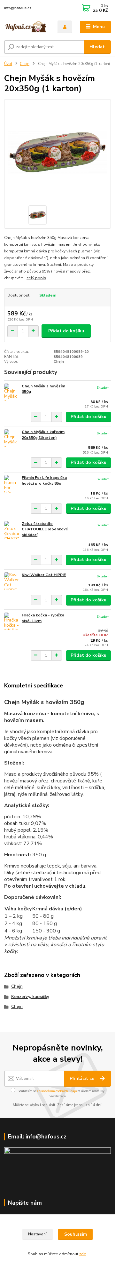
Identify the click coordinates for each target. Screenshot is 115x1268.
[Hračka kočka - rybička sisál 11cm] (11, 621)
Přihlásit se (83, 1078)
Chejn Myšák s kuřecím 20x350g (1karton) (43, 434)
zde (82, 1253)
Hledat (97, 47)
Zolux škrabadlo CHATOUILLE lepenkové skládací (45, 529)
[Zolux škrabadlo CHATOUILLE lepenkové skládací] (11, 530)
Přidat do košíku (66, 331)
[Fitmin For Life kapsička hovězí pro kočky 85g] (11, 484)
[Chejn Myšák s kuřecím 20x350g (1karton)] (11, 438)
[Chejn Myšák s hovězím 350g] (11, 392)
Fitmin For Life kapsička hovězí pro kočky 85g (44, 480)
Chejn (24, 63)
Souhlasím (75, 1234)
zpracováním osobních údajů (57, 1091)
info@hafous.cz (17, 8)
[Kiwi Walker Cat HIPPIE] (11, 581)
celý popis (36, 278)
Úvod (8, 63)
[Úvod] (26, 27)
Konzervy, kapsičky (30, 997)
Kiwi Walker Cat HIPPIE (44, 574)
